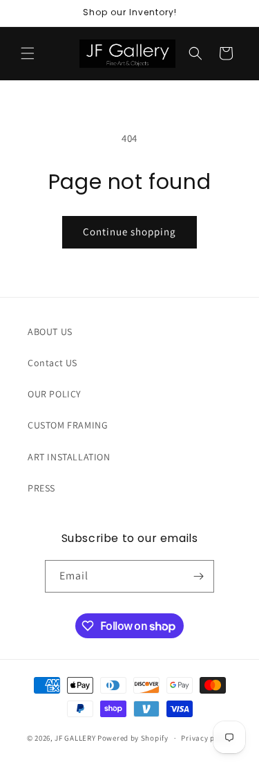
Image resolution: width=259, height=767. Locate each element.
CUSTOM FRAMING (68, 425)
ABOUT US (50, 331)
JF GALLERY (75, 738)
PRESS (41, 488)
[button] (27, 53)
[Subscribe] (198, 576)
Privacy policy (206, 738)
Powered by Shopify (133, 738)
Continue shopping (129, 231)
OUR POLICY (54, 394)
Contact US (52, 363)
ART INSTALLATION (69, 457)
